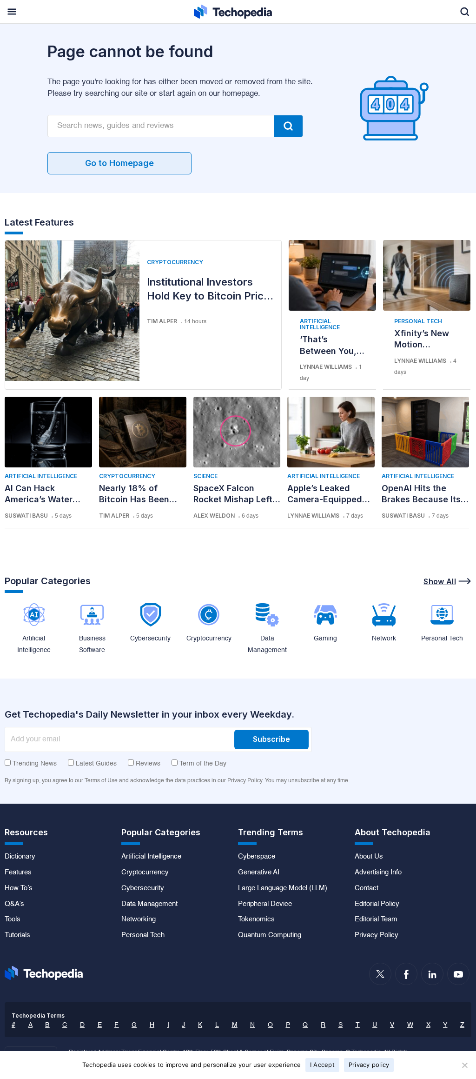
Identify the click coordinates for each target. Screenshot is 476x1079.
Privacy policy (369, 1064)
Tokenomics (256, 919)
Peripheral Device (265, 904)
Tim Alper (162, 321)
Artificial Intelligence (320, 324)
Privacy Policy (376, 935)
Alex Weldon (214, 515)
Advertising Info (378, 872)
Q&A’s (14, 904)
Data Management (149, 904)
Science (205, 476)
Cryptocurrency (175, 262)
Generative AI (258, 872)
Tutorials (17, 935)
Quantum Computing (269, 935)
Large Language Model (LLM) (282, 888)
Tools (12, 919)
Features (18, 872)
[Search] (288, 126)
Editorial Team (376, 919)
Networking (138, 919)
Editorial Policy (377, 904)
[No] (464, 1065)
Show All (439, 581)
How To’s (19, 888)
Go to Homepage (119, 163)
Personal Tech (418, 321)
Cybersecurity (142, 888)
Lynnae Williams (326, 366)
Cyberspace (256, 856)
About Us (369, 856)
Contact (366, 888)
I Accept (322, 1064)
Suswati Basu (26, 515)
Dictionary (20, 856)
